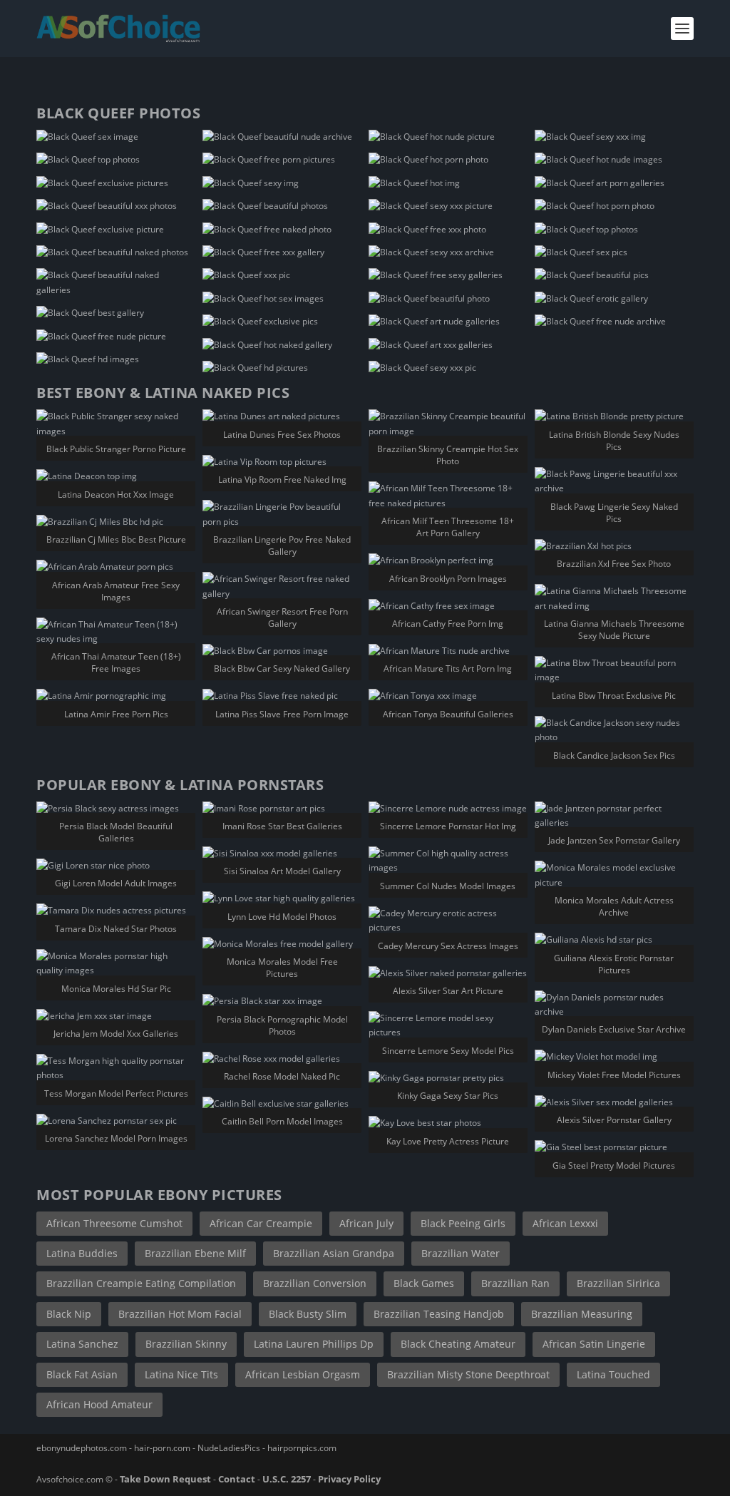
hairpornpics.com (301, 1448)
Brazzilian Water (460, 1253)
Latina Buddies (82, 1253)
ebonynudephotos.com (81, 1448)
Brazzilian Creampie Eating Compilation (141, 1283)
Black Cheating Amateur (458, 1344)
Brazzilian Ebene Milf (195, 1253)
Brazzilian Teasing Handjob (439, 1314)
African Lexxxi (565, 1223)
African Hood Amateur (99, 1404)
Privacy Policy (349, 1478)
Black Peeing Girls (463, 1223)
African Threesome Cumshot (114, 1223)
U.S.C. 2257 (286, 1478)
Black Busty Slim (307, 1314)
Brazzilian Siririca (618, 1283)
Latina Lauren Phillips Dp (314, 1344)
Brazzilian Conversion (314, 1283)
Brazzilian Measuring (581, 1314)
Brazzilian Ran (515, 1283)
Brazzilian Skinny (186, 1344)
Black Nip (68, 1314)
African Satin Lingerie (594, 1344)
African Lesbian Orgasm (302, 1374)
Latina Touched (613, 1374)
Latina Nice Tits (181, 1374)
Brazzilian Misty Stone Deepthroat (468, 1374)
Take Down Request (165, 1478)
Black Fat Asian (82, 1374)
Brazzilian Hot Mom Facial (180, 1314)
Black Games (424, 1283)
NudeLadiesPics (228, 1448)
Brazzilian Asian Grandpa (333, 1253)
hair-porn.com (162, 1448)
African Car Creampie (261, 1223)
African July (366, 1223)
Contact (236, 1478)
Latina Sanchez (82, 1344)
